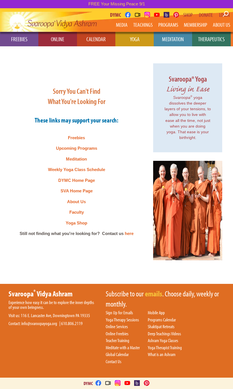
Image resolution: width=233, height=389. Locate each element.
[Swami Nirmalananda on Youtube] (157, 15)
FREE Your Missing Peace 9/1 (116, 3)
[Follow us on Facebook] (128, 15)
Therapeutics (211, 39)
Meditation (173, 39)
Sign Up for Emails (119, 312)
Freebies (19, 39)
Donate (206, 15)
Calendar (96, 39)
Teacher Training (117, 340)
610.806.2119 (72, 323)
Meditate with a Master (123, 347)
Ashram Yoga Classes (163, 340)
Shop (188, 15)
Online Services (117, 326)
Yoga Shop (76, 222)
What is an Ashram (162, 354)
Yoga (135, 39)
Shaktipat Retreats (161, 326)
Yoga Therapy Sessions (122, 320)
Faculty (76, 212)
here (129, 233)
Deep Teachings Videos (164, 333)
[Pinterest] (176, 15)
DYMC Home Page (76, 180)
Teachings (143, 24)
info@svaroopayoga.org (39, 323)
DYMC (115, 14)
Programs (168, 24)
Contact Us (113, 361)
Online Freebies (117, 333)
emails (153, 294)
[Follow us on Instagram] (147, 15)
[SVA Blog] (166, 15)
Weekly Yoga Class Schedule (76, 169)
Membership (195, 24)
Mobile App (156, 312)
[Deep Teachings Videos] (137, 15)
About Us (221, 24)
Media (122, 24)
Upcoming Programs (76, 148)
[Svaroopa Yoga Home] (25, 21)
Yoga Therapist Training (165, 347)
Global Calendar (117, 354)
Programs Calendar (162, 320)
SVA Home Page (77, 190)
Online (57, 39)
